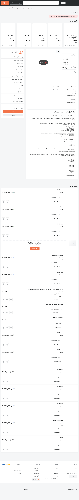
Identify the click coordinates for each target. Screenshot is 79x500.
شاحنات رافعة (20, 91)
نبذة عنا (75, 468)
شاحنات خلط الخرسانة (18, 101)
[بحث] (57, 3)
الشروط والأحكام (54, 468)
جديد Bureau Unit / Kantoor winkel (72, 36)
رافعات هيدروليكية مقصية (17, 79)
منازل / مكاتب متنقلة (18, 60)
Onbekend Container (55, 36)
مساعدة (75, 470)
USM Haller (42, 36)
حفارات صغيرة (19, 69)
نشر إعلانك (34, 248)
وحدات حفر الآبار (19, 98)
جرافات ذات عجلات (18, 72)
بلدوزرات (21, 85)
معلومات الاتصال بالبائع (72, 473)
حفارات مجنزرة (19, 66)
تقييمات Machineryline (53, 476)
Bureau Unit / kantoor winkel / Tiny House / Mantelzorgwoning (45, 289)
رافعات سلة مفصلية (18, 95)
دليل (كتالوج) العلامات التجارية (51, 478)
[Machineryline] (72, 2)
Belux (61, 207)
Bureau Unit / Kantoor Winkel (54, 304)
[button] (7, 201)
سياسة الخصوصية (54, 470)
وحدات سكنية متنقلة (18, 57)
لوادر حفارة (20, 88)
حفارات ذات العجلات (18, 82)
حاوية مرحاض (20, 63)
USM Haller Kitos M (57, 255)
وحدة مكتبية (65, 52)
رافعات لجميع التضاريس (17, 76)
